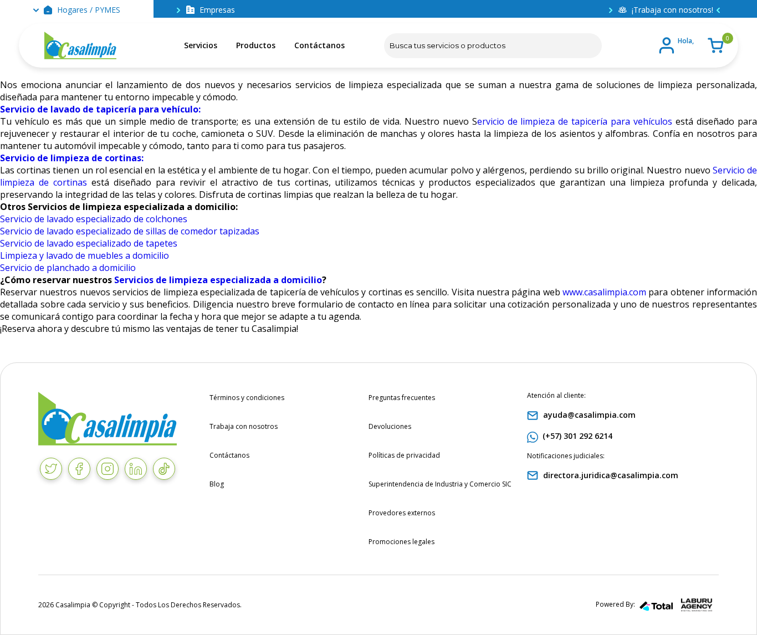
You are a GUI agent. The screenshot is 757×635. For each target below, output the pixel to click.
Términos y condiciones (246, 397)
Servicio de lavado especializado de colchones (93, 219)
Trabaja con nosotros (243, 426)
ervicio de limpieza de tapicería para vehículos (575, 121)
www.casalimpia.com (604, 292)
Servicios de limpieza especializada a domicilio (218, 280)
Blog (216, 484)
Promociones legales (401, 541)
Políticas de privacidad (404, 455)
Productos (255, 45)
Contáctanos (319, 45)
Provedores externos (402, 513)
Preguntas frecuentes (402, 397)
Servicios (200, 45)
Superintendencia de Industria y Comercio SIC (440, 484)
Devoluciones (390, 426)
